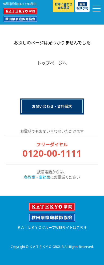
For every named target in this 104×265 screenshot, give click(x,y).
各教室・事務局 (37, 177)
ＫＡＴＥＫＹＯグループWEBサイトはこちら (52, 227)
